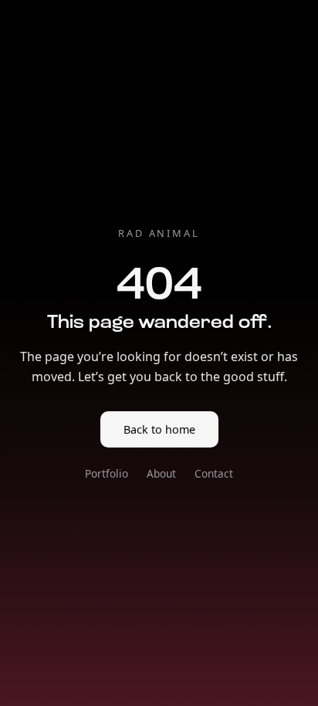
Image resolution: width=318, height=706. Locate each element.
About (161, 473)
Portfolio (106, 473)
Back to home (159, 429)
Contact (214, 473)
